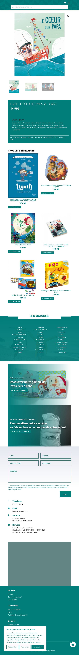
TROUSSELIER (62, 347)
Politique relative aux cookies (31, 642)
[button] (68, 16)
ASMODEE (20, 330)
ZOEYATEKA (62, 352)
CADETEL (20, 345)
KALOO (41, 347)
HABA (41, 332)
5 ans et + (52, 137)
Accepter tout (37, 647)
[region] (25, 638)
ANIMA (20, 327)
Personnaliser (12, 647)
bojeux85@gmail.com (20, 511)
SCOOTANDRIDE (62, 342)
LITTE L (41, 352)
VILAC (62, 350)
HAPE (41, 335)
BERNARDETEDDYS (20, 335)
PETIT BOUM (62, 337)
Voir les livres (19, 390)
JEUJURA (41, 345)
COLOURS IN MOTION (20, 347)
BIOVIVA (20, 337)
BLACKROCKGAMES (20, 340)
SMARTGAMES (62, 345)
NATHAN (62, 332)
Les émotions (60, 137)
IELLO (41, 337)
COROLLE (20, 350)
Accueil (10, 594)
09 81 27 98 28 (17, 504)
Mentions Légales (14, 609)
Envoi (65, 494)
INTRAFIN (41, 340)
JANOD (41, 342)
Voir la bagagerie (20, 432)
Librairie (37, 137)
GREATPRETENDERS (41, 330)
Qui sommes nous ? (15, 597)
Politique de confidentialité (17, 615)
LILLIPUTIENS (41, 350)
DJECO (20, 352)
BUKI (20, 342)
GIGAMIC (41, 327)
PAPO (62, 335)
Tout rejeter (25, 647)
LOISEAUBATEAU (62, 327)
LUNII (62, 330)
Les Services (12, 600)
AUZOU (20, 332)
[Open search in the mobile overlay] (39, 7)
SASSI (12, 139)
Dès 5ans (31, 137)
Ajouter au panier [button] (14, 207)
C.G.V (10, 612)
